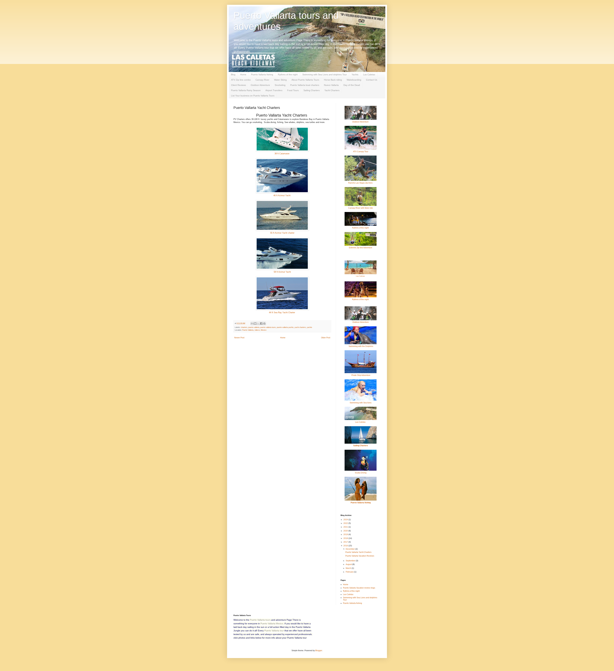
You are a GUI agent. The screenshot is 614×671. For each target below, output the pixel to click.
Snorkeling (280, 85)
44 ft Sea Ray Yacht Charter (282, 312)
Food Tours (293, 90)
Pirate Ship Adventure (360, 375)
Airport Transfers (273, 90)
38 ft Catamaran (282, 153)
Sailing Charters (311, 90)
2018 (345, 538)
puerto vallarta (253, 327)
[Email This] (252, 323)
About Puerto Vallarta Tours (305, 79)
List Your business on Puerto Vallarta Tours (252, 95)
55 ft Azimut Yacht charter (282, 233)
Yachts (355, 74)
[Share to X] (258, 323)
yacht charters (300, 327)
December (350, 549)
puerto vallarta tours (268, 327)
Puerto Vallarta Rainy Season (246, 90)
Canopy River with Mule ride (360, 208)
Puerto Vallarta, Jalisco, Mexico (254, 330)
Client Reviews (238, 85)
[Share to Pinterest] (264, 323)
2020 (345, 531)
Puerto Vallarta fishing (262, 74)
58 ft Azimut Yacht (282, 272)
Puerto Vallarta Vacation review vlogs (359, 588)
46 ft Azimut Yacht (282, 195)
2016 (345, 546)
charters (244, 327)
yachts (309, 327)
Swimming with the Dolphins (360, 346)
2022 (345, 523)
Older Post (325, 338)
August (349, 564)
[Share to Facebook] (261, 323)
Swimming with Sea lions (360, 403)
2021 (345, 527)
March (349, 568)
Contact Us (371, 79)
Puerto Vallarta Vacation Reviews (359, 556)
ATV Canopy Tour (360, 151)
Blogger (318, 650)
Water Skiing (280, 79)
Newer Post (239, 338)
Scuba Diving (360, 473)
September (351, 561)
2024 (345, 519)
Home (243, 74)
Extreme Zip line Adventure (360, 248)
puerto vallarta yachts (285, 327)
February (350, 572)
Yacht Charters (331, 90)
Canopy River (262, 79)
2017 (345, 542)
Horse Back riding (333, 79)
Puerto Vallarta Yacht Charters (358, 552)
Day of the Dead (351, 85)
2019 (345, 534)
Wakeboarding (354, 79)
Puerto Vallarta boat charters (304, 85)
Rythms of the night (288, 74)
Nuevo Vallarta (331, 85)
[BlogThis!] (255, 323)
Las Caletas (369, 74)
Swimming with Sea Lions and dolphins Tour (324, 74)
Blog (233, 74)
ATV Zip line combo (241, 79)
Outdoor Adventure (260, 85)
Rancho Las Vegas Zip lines (360, 183)
